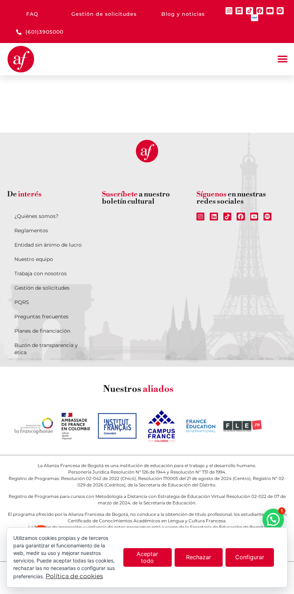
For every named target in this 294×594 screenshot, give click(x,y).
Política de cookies (74, 576)
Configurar (249, 557)
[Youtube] (270, 10)
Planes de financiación (42, 331)
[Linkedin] (239, 10)
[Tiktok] (249, 10)
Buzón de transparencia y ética (46, 349)
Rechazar (198, 557)
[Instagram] (229, 10)
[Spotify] (280, 10)
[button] (282, 59)
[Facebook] (260, 10)
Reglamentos (31, 230)
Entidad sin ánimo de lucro (48, 245)
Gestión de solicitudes (42, 288)
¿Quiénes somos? (36, 216)
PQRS (21, 302)
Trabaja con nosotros (40, 273)
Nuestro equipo (33, 259)
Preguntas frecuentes (41, 316)
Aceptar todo (147, 557)
